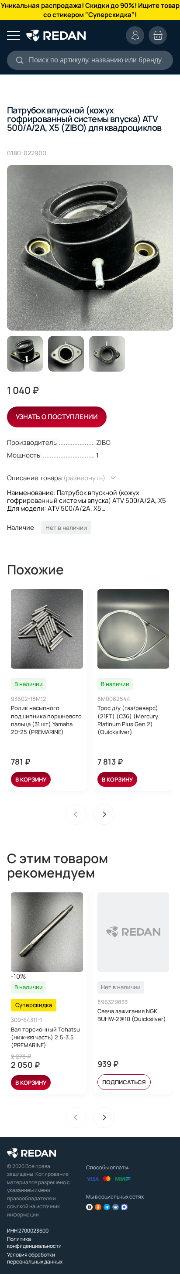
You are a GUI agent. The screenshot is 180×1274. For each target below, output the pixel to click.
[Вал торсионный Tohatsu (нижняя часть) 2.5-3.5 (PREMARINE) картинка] (47, 932)
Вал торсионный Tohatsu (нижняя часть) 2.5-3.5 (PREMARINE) (45, 1037)
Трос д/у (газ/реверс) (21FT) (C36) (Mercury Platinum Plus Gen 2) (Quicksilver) (127, 720)
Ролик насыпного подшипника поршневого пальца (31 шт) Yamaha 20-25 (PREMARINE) (46, 720)
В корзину (30, 779)
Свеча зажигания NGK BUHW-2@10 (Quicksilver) (131, 1015)
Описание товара (56, 478)
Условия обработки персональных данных (34, 1258)
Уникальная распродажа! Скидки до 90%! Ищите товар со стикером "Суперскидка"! (90, 10)
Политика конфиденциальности (34, 1242)
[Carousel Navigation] (90, 814)
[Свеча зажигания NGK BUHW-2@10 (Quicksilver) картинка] (133, 932)
